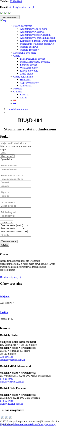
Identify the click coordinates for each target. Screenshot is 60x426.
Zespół (23, 97)
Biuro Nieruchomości (18, 109)
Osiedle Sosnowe (29, 46)
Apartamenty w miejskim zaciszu (37, 37)
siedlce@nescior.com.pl (21, 7)
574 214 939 (6, 378)
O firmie (17, 91)
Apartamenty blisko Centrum (35, 34)
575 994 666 (6, 400)
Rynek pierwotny (29, 70)
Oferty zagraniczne (23, 76)
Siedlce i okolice (28, 64)
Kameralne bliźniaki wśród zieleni (38, 40)
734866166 (16, 1)
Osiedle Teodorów (30, 49)
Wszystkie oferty (29, 67)
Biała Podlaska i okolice (32, 58)
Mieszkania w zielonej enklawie (37, 43)
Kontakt (24, 94)
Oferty (16, 55)
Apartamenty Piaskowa (32, 31)
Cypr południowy (29, 82)
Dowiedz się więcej (10, 277)
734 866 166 (6, 356)
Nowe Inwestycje (22, 25)
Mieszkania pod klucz (24, 52)
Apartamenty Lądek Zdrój (34, 28)
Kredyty (17, 88)
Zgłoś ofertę (26, 73)
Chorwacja (26, 85)
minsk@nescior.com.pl (12, 381)
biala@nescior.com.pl (11, 403)
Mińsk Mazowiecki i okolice (35, 61)
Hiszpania (25, 79)
